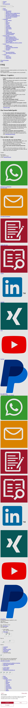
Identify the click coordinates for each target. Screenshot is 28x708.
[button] (3, 693)
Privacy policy (24, 693)
